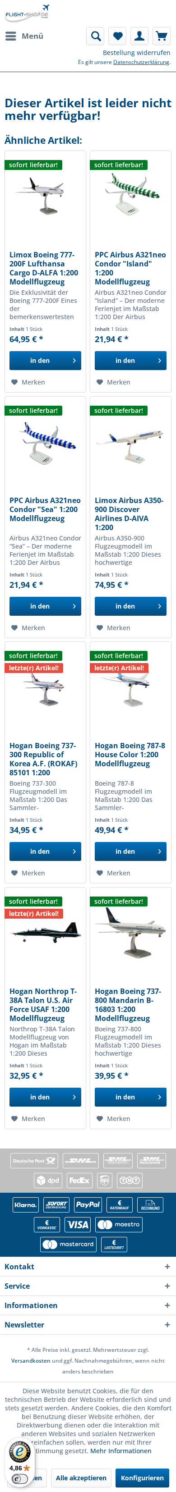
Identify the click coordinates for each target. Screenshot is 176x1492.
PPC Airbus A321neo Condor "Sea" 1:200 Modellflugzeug (45, 509)
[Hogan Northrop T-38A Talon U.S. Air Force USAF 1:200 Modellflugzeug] (45, 932)
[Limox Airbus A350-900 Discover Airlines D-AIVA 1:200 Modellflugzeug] (131, 441)
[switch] (20, 1479)
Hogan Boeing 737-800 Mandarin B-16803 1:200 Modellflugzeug (128, 1005)
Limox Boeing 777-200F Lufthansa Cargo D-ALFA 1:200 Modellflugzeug (43, 268)
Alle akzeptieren (81, 1478)
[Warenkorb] (162, 36)
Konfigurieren (142, 1478)
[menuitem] (24, 36)
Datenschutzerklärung (141, 62)
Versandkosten (31, 1360)
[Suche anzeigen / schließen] (95, 36)
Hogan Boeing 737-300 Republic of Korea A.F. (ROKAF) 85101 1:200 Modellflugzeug (43, 759)
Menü (32, 36)
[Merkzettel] (117, 36)
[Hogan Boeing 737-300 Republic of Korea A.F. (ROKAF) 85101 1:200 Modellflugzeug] (45, 687)
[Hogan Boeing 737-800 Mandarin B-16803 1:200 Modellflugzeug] (131, 932)
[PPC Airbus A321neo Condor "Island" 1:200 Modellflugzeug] (131, 196)
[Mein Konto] (139, 36)
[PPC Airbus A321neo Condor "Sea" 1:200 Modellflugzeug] (45, 441)
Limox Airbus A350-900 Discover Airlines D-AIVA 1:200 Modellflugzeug (129, 514)
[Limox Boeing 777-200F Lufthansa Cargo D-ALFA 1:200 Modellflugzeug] (45, 196)
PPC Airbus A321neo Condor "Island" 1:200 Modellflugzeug (130, 268)
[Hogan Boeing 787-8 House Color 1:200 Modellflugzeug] (131, 687)
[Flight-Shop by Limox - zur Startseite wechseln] (27, 14)
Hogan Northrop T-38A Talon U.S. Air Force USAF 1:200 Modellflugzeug (43, 1005)
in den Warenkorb (40, 363)
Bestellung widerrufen (137, 52)
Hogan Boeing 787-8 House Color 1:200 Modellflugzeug (130, 755)
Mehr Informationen (121, 1450)
